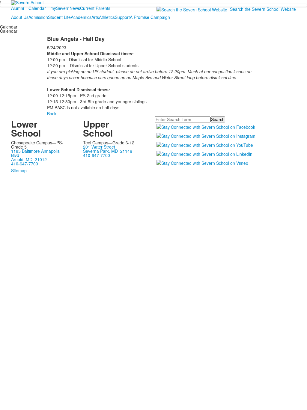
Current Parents (95, 8)
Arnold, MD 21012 (29, 159)
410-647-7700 (24, 164)
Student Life (59, 17)
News (75, 8)
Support (122, 17)
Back (51, 113)
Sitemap (19, 170)
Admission (38, 17)
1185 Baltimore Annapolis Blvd (35, 153)
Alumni (17, 8)
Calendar (37, 8)
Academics (81, 17)
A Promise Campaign (150, 17)
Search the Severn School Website (263, 9)
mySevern (60, 8)
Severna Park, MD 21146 (107, 151)
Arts (95, 17)
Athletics (107, 17)
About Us (19, 17)
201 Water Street (99, 147)
